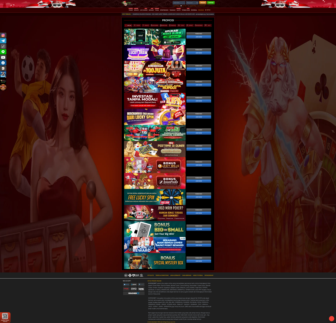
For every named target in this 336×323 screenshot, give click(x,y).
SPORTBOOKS (164, 10)
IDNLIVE (136, 10)
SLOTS (179, 10)
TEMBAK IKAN (186, 10)
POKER (131, 10)
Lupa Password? (201, 5)
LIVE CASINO (144, 10)
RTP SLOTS (151, 275)
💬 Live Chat (183, 5)
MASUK (203, 3)
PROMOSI (201, 10)
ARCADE (151, 10)
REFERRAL (194, 10)
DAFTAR (211, 3)
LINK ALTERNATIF (175, 275)
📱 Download (176, 5)
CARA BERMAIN (186, 275)
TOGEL (157, 10)
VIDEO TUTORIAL (198, 275)
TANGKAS (172, 10)
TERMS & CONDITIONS (162, 275)
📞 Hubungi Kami (192, 5)
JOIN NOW (199, 37)
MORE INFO (198, 34)
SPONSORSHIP (208, 275)
